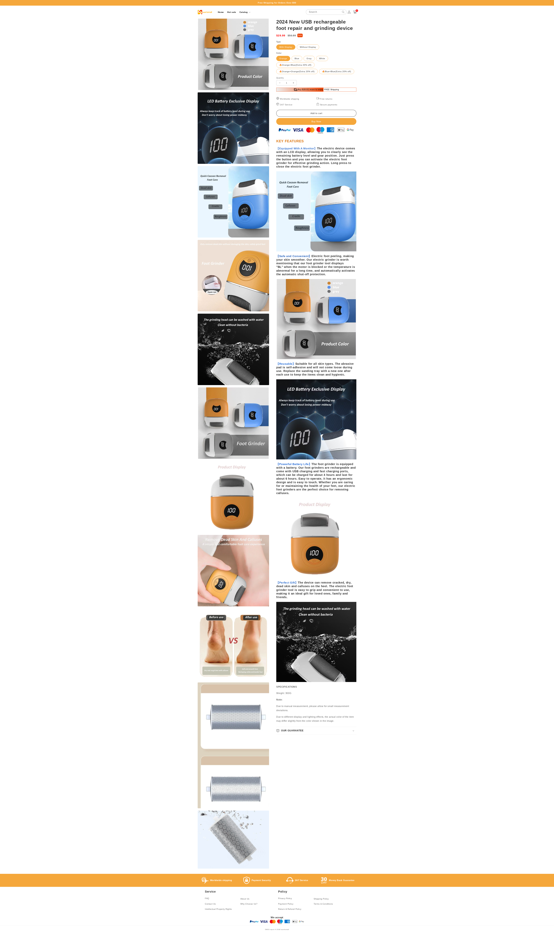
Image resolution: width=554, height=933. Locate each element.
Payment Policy (285, 904)
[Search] (343, 12)
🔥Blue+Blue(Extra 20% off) (336, 71)
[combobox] (326, 12)
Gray (309, 58)
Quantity (280, 78)
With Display (285, 47)
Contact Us (210, 904)
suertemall (285, 929)
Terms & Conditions (323, 904)
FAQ (207, 898)
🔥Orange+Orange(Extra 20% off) (297, 71)
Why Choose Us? (248, 904)
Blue (297, 58)
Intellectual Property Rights (218, 909)
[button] (245, 12)
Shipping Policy (321, 899)
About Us (244, 899)
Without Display (308, 47)
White (322, 58)
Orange (283, 58)
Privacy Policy (285, 898)
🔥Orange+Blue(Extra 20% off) (295, 65)
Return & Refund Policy (289, 909)
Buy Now (316, 121)
